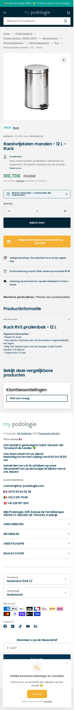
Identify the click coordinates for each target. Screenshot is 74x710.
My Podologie (24, 435)
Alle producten (50, 38)
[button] (5, 12)
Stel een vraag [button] (19, 400)
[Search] (60, 21)
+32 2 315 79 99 (17, 499)
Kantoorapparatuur (13, 43)
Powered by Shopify (49, 435)
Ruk (57, 43)
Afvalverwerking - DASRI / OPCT (20, 38)
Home (6, 33)
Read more (27, 163)
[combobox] (34, 21)
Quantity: (8, 198)
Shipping (20, 176)
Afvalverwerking (23, 33)
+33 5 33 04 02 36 (19, 493)
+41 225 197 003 (17, 505)
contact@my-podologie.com (23, 488)
